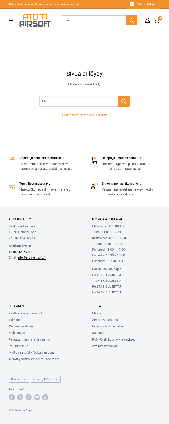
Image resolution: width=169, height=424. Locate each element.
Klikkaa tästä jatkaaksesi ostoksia (84, 115)
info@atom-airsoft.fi (32, 257)
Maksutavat (17, 333)
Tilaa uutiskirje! (146, 4)
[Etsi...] (124, 101)
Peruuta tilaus (18, 346)
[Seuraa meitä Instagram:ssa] (29, 397)
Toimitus (14, 320)
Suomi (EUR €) (42, 379)
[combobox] (93, 20)
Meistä (96, 313)
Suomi (15, 379)
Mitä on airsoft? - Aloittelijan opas (31, 352)
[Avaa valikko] (11, 20)
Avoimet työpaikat (104, 346)
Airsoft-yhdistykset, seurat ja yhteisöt (34, 359)
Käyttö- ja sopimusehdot (25, 313)
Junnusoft (99, 333)
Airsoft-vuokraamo (105, 320)
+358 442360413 (20, 252)
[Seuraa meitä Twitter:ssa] (20, 397)
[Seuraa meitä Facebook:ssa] (12, 397)
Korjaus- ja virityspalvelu (108, 326)
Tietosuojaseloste (21, 326)
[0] (156, 20)
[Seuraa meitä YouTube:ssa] (37, 397)
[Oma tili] (147, 20)
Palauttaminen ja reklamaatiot (29, 339)
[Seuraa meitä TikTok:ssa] (45, 397)
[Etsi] (131, 20)
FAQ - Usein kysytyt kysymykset (113, 339)
